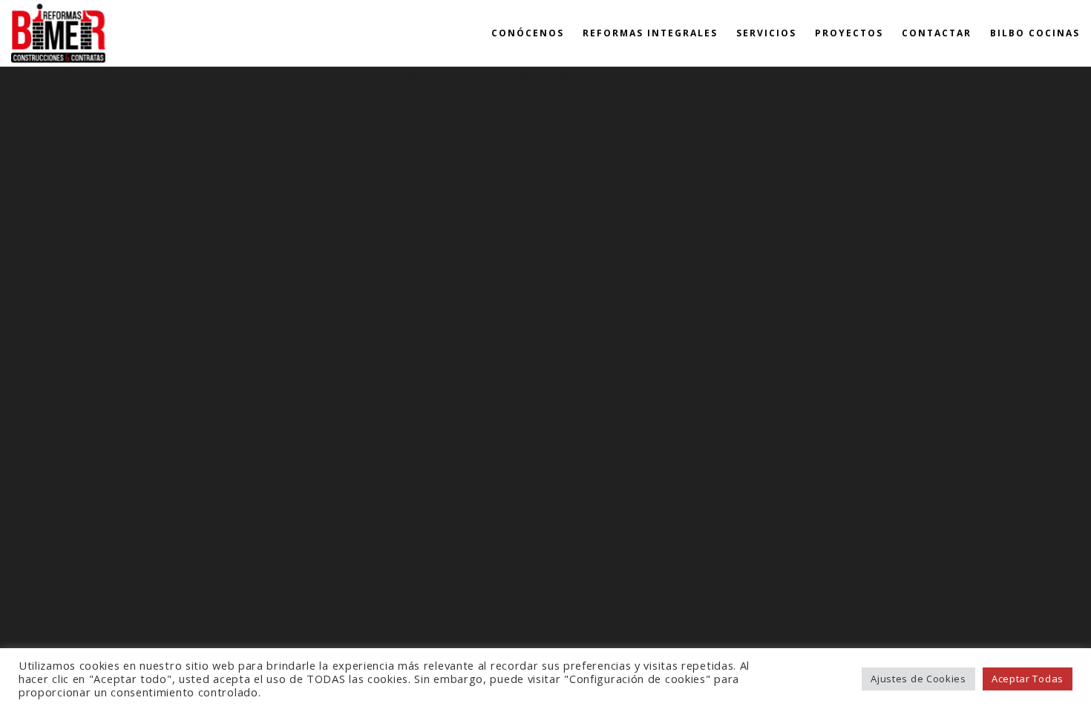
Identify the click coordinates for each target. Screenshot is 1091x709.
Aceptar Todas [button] (1028, 678)
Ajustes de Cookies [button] (918, 678)
